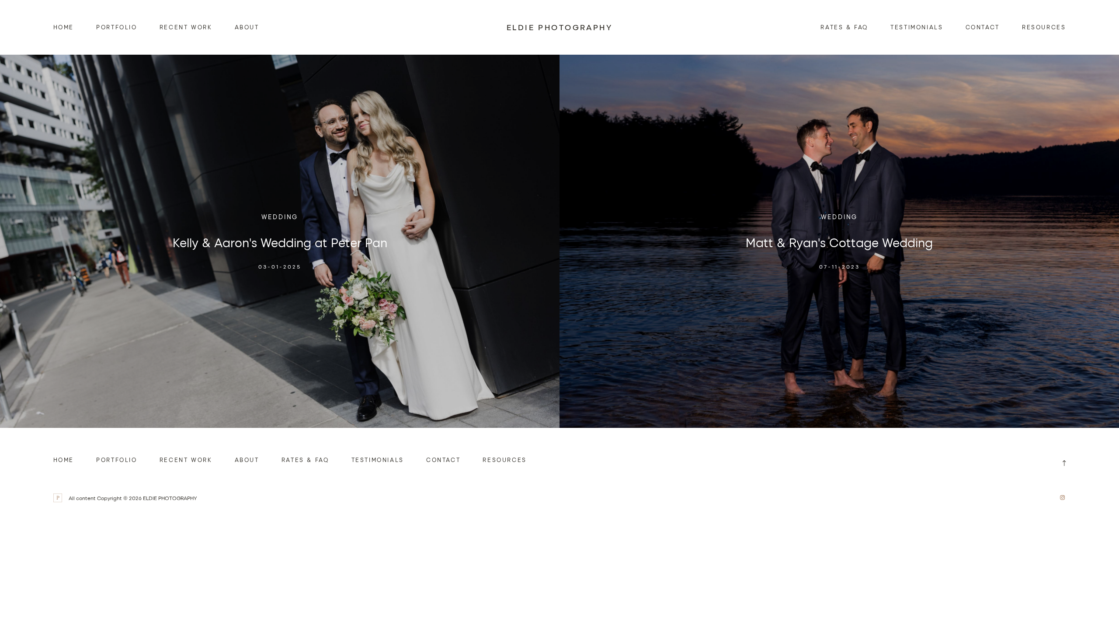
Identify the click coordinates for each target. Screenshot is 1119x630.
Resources (1044, 27)
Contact (983, 27)
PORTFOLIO (116, 27)
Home (63, 27)
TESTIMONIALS (916, 27)
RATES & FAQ (844, 27)
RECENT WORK (186, 27)
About (247, 27)
